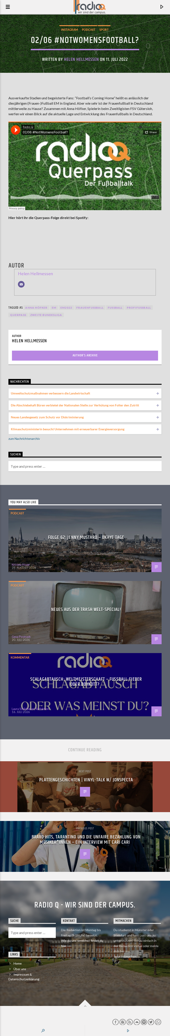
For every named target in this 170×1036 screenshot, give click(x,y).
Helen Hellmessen (81, 59)
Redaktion (42, 709)
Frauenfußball (90, 307)
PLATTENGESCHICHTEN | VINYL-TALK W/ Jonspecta (86, 780)
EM (54, 307)
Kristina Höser (21, 564)
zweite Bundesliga (46, 315)
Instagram (69, 29)
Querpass (18, 315)
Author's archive (85, 355)
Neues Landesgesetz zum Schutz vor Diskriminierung (47, 417)
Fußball (115, 307)
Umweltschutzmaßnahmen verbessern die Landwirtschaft (50, 393)
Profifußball (139, 307)
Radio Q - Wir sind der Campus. (84, 905)
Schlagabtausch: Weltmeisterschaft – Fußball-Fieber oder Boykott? (86, 681)
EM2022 (66, 307)
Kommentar (20, 657)
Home (18, 963)
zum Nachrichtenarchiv (24, 438)
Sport (104, 29)
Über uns (20, 969)
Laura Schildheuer (23, 709)
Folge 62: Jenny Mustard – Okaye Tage (86, 537)
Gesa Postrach (21, 636)
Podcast (88, 29)
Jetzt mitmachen (125, 956)
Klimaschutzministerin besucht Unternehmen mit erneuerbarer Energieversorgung (67, 429)
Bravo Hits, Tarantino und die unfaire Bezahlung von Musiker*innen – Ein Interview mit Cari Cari (86, 839)
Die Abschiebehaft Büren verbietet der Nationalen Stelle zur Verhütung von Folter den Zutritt (75, 405)
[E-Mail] (21, 284)
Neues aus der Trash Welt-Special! (86, 609)
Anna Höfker (36, 307)
